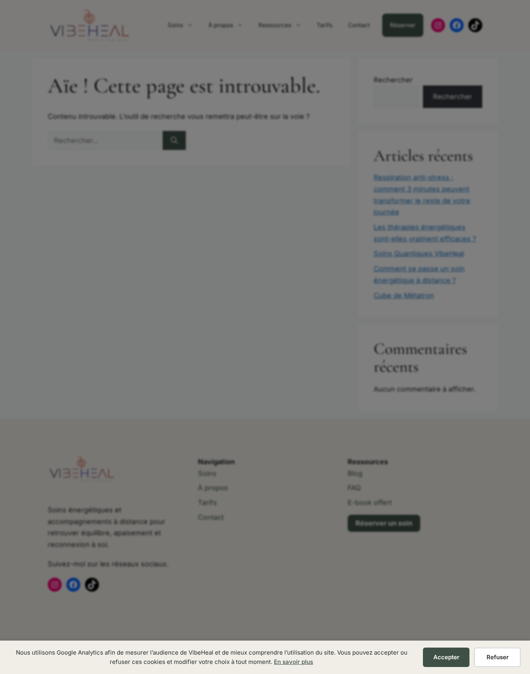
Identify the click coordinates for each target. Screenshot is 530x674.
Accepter (446, 657)
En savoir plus (293, 661)
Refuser (498, 657)
